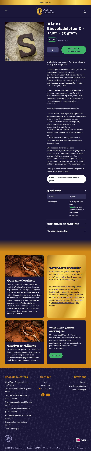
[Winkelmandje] (84, 11)
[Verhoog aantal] (56, 49)
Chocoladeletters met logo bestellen (16, 423)
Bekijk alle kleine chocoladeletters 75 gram (64, 179)
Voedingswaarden (57, 231)
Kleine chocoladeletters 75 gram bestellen (18, 416)
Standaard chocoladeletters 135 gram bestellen (18, 410)
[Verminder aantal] (49, 49)
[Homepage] (45, 11)
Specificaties (54, 190)
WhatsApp (45, 385)
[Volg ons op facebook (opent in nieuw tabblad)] (43, 395)
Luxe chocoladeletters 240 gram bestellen (18, 390)
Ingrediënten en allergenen (63, 223)
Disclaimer (70, 448)
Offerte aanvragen (12, 428)
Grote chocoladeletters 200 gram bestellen (18, 403)
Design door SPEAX (34, 448)
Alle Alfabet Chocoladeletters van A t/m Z (17, 383)
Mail (45, 382)
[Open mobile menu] (6, 11)
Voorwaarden (81, 448)
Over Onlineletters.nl (77, 386)
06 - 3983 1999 (45, 389)
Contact (83, 382)
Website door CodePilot (51, 448)
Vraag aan (56, 355)
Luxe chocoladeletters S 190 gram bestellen (16, 396)
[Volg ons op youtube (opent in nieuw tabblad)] (48, 395)
